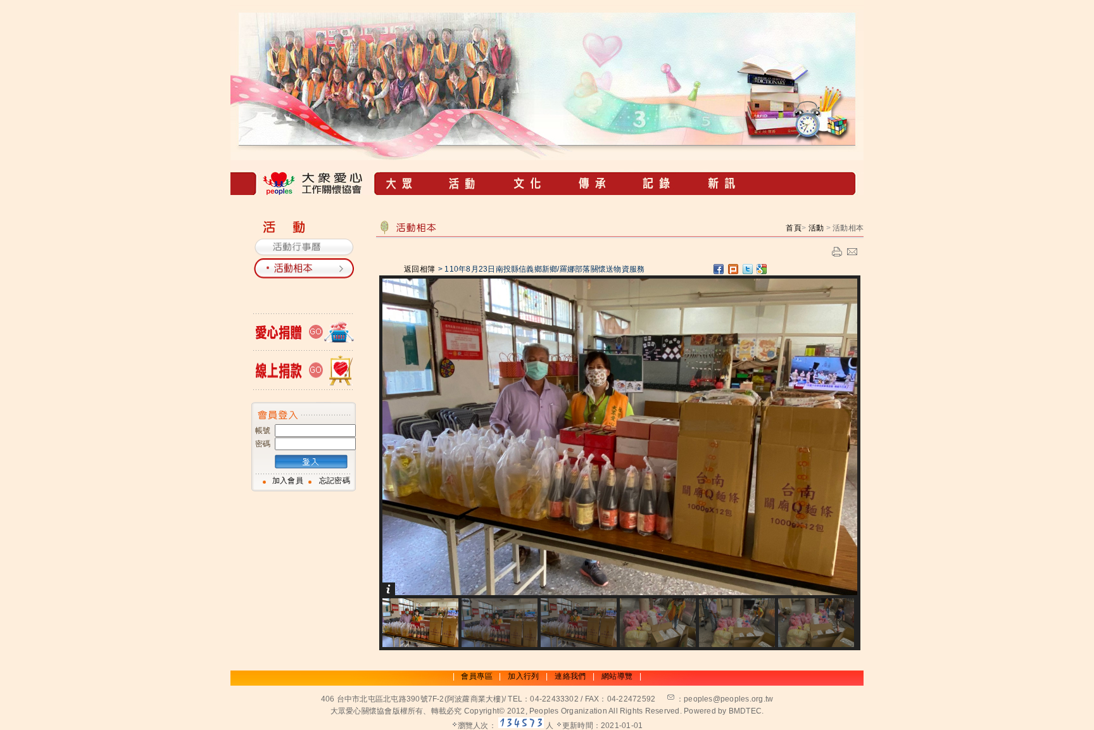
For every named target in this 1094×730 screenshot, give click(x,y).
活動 (816, 227)
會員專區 (476, 676)
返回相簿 (420, 269)
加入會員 (287, 480)
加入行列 (523, 676)
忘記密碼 (334, 480)
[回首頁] (305, 192)
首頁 (794, 227)
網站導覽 (616, 676)
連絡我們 (570, 676)
